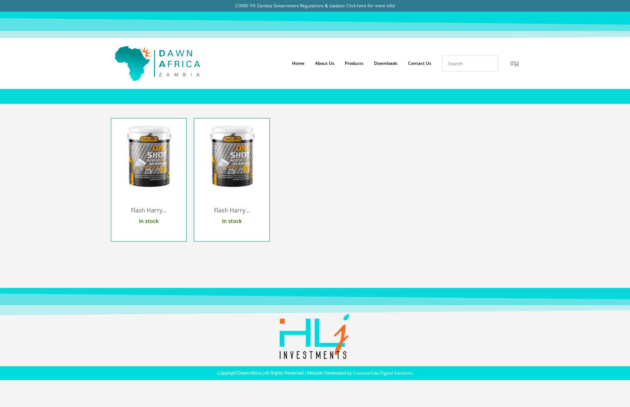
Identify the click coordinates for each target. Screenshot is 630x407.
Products (354, 63)
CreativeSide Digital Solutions (383, 373)
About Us (324, 63)
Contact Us (419, 63)
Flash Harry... (149, 210)
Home (298, 63)
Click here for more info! (370, 6)
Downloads (385, 63)
